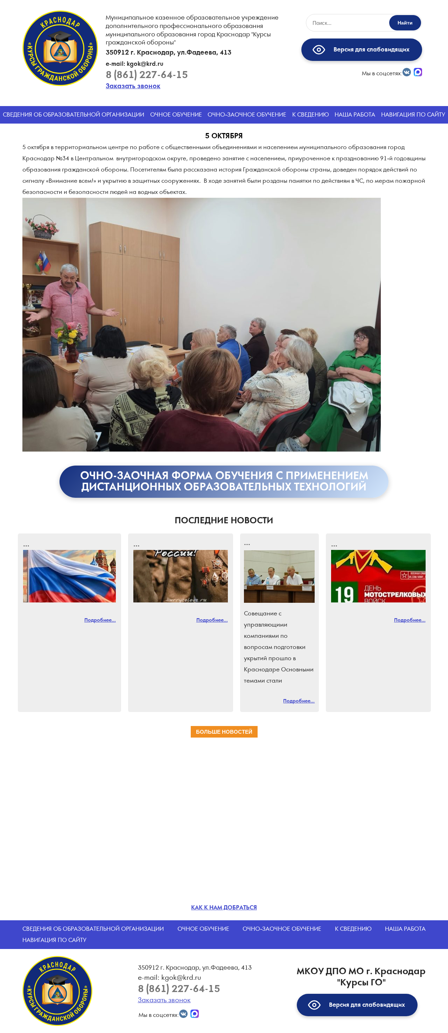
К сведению (310, 114)
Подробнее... (100, 620)
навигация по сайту (413, 114)
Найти (405, 23)
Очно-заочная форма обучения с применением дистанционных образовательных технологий (224, 482)
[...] (69, 576)
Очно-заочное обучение (247, 114)
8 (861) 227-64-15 (147, 75)
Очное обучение (176, 114)
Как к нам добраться (224, 907)
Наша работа (355, 114)
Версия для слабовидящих (370, 49)
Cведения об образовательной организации (73, 114)
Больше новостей (224, 732)
